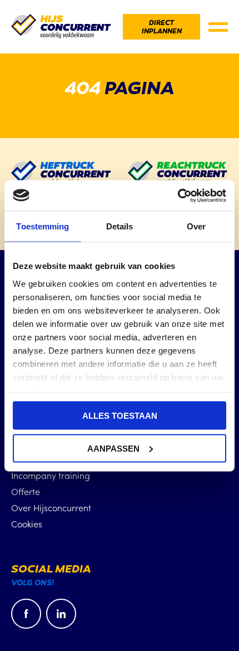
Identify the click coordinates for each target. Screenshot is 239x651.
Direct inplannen (162, 27)
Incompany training (50, 475)
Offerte (25, 491)
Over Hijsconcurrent (51, 507)
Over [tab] (196, 226)
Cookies (26, 523)
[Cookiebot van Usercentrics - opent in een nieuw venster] (177, 195)
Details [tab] (119, 226)
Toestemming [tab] (42, 226)
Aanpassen (113, 448)
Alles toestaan (119, 415)
